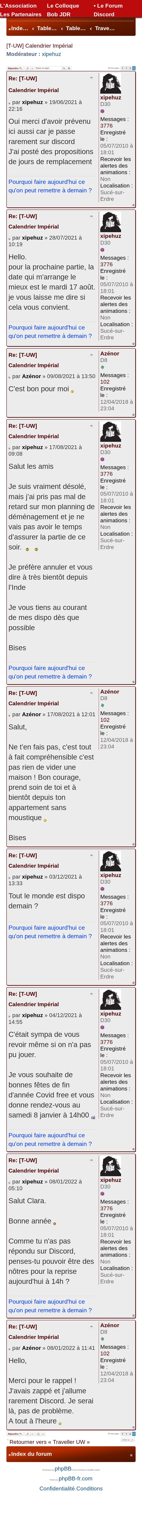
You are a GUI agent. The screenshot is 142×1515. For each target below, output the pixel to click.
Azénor (109, 353)
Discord (104, 14)
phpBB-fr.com (75, 1478)
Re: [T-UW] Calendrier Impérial (33, 84)
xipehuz (51, 54)
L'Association (18, 6)
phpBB (63, 1468)
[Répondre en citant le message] (91, 77)
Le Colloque (63, 6)
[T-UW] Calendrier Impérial (39, 46)
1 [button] (126, 68)
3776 (106, 126)
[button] (122, 68)
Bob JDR (58, 14)
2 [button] (130, 68)
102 (105, 382)
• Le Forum (108, 6)
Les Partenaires (21, 14)
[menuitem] (57, 1489)
